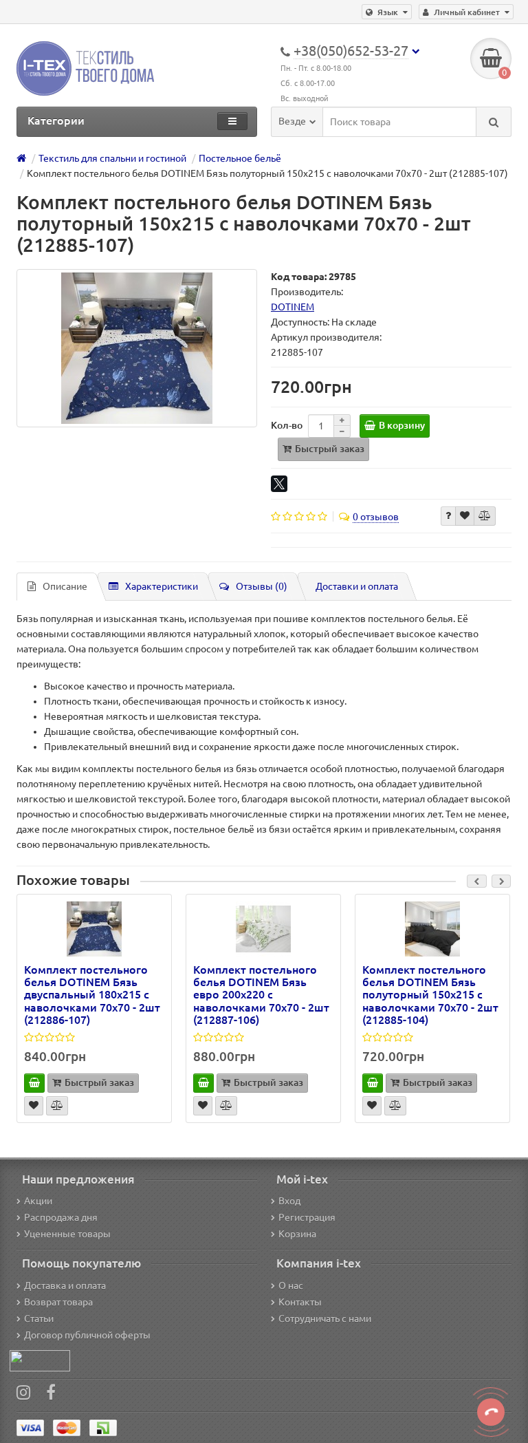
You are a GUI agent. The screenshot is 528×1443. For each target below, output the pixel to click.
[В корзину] (34, 1083)
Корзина (297, 1233)
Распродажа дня (61, 1217)
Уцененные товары (67, 1233)
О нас (290, 1285)
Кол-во (286, 425)
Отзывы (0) (261, 586)
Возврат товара (58, 1301)
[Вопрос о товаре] (448, 516)
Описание (65, 586)
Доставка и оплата (65, 1285)
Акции (38, 1200)
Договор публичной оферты (87, 1334)
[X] (279, 483)
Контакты (300, 1301)
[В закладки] (464, 516)
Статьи (39, 1318)
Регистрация (307, 1217)
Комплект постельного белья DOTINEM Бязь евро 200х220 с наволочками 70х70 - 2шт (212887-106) (261, 994)
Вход (289, 1200)
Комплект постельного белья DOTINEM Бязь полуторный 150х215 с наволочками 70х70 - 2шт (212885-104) (430, 994)
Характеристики (161, 586)
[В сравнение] (485, 516)
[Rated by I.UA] (40, 1359)
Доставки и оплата (357, 586)
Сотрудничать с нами (324, 1318)
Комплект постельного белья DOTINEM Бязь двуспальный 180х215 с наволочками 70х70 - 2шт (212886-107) (92, 994)
